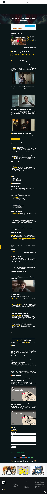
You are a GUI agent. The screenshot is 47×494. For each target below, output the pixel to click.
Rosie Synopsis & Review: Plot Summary (22, 474)
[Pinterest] (21, 457)
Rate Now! (26, 47)
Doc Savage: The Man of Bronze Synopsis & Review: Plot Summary (8, 475)
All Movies (15, 2)
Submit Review (13, 446)
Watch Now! (33, 47)
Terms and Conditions (16, 485)
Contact (14, 486)
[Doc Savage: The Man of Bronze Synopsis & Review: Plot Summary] (9, 470)
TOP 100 (25, 485)
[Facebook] (15, 457)
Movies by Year (35, 2)
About (14, 483)
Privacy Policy (15, 484)
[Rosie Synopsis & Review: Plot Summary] (23, 470)
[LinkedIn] (23, 457)
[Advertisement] (23, 9)
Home (25, 484)
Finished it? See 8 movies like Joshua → (17, 452)
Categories (27, 2)
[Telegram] (29, 457)
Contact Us (21, 2)
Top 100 (10, 2)
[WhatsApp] (32, 457)
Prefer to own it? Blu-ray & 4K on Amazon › (17, 28)
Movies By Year (26, 487)
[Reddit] (26, 457)
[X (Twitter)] (18, 457)
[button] (15, 139)
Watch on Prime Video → (30, 26)
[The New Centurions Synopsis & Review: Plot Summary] (38, 470)
